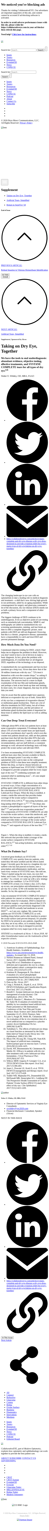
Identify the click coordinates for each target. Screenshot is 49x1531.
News (9, 65)
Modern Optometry (15, 1494)
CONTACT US (29, 1458)
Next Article (6, 1340)
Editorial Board (13, 1439)
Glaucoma (11, 1400)
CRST (9, 1477)
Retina (9, 1405)
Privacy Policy (26, 123)
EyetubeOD (12, 62)
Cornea (10, 1402)
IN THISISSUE (5, 276)
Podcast (10, 96)
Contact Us (11, 101)
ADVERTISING (8, 1460)
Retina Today (12, 1492)
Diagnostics (12, 1412)
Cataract (10, 1395)
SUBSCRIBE (15, 1458)
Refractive (11, 1397)
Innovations (12, 1415)
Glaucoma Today (14, 1487)
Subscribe (11, 104)
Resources (11, 60)
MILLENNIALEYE (15, 1489)
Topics (9, 57)
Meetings (10, 1417)
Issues (9, 55)
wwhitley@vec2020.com (17, 1108)
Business (10, 1410)
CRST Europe (13, 1480)
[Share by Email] (27, 536)
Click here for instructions (24, 34)
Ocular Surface (13, 1407)
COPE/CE (11, 67)
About (9, 99)
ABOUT (5, 1458)
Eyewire (10, 1485)
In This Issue (7, 1338)
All (8, 1392)
